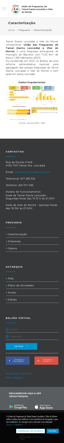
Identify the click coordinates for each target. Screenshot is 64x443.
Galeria (12, 248)
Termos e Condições (14, 425)
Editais (12, 299)
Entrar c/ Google (47, 360)
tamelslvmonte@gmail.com (32, 172)
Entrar (19, 346)
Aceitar (53, 431)
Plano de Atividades (20, 285)
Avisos (11, 292)
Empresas (14, 241)
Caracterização (17, 234)
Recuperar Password (19, 373)
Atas (10, 278)
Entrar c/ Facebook (18, 360)
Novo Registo (15, 377)
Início (11, 30)
